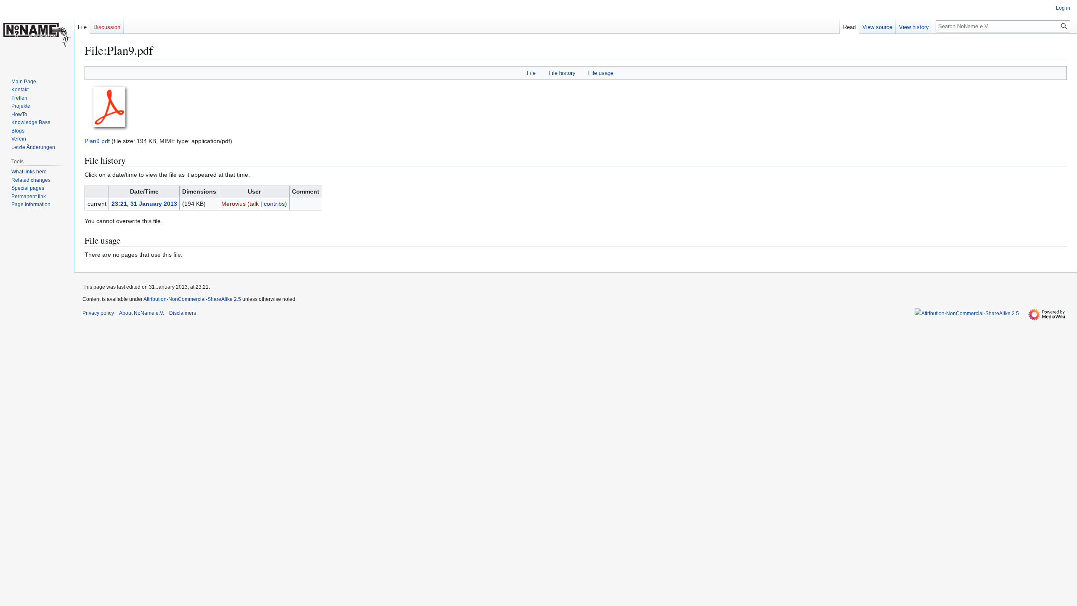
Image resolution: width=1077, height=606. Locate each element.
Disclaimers (182, 313)
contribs (274, 203)
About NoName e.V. (141, 313)
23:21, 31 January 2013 (144, 203)
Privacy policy (98, 313)
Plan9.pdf (97, 141)
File (531, 73)
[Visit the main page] (37, 33)
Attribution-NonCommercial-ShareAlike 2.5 (192, 299)
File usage (600, 73)
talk (254, 203)
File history (562, 73)
